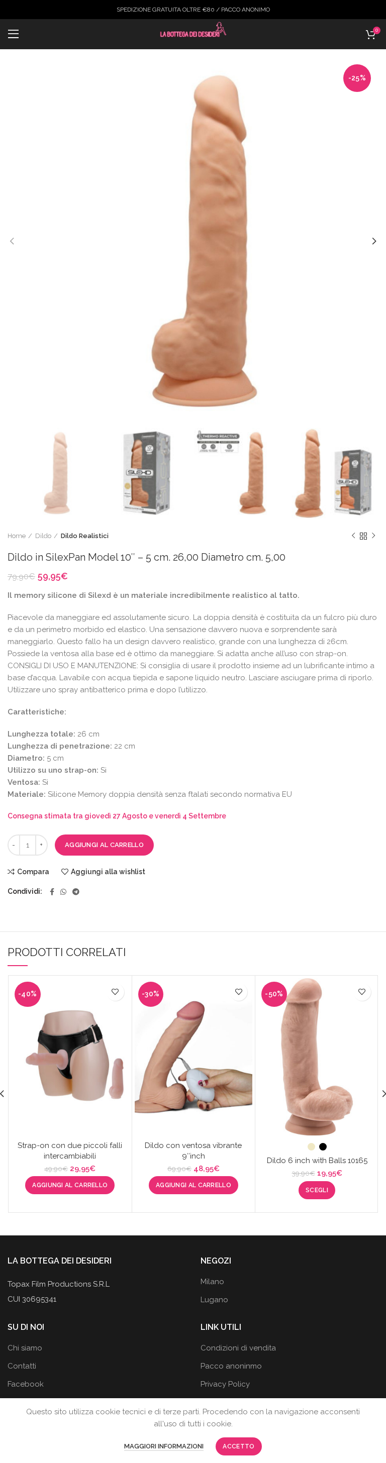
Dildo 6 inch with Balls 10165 (317, 1160)
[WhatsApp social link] (63, 891)
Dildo (43, 536)
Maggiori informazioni (164, 1446)
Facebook (26, 1384)
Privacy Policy (225, 1384)
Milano (212, 1281)
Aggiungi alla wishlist (108, 871)
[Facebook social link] (52, 891)
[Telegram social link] (75, 891)
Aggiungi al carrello (104, 845)
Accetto (238, 1446)
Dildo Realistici (85, 536)
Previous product (353, 536)
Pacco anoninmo (231, 1366)
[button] (70, 1185)
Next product (373, 536)
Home (17, 536)
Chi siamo (25, 1347)
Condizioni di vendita (238, 1347)
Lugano (214, 1299)
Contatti (22, 1366)
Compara (33, 871)
